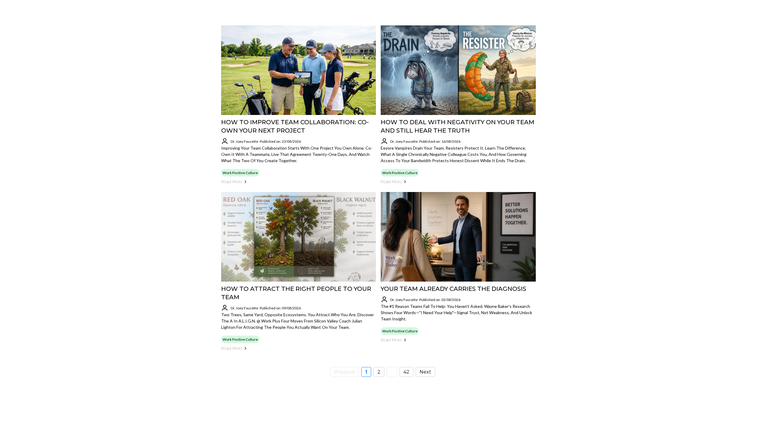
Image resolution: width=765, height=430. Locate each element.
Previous (344, 372)
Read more (231, 181)
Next (425, 372)
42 (406, 372)
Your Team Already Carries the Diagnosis (453, 288)
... (392, 372)
